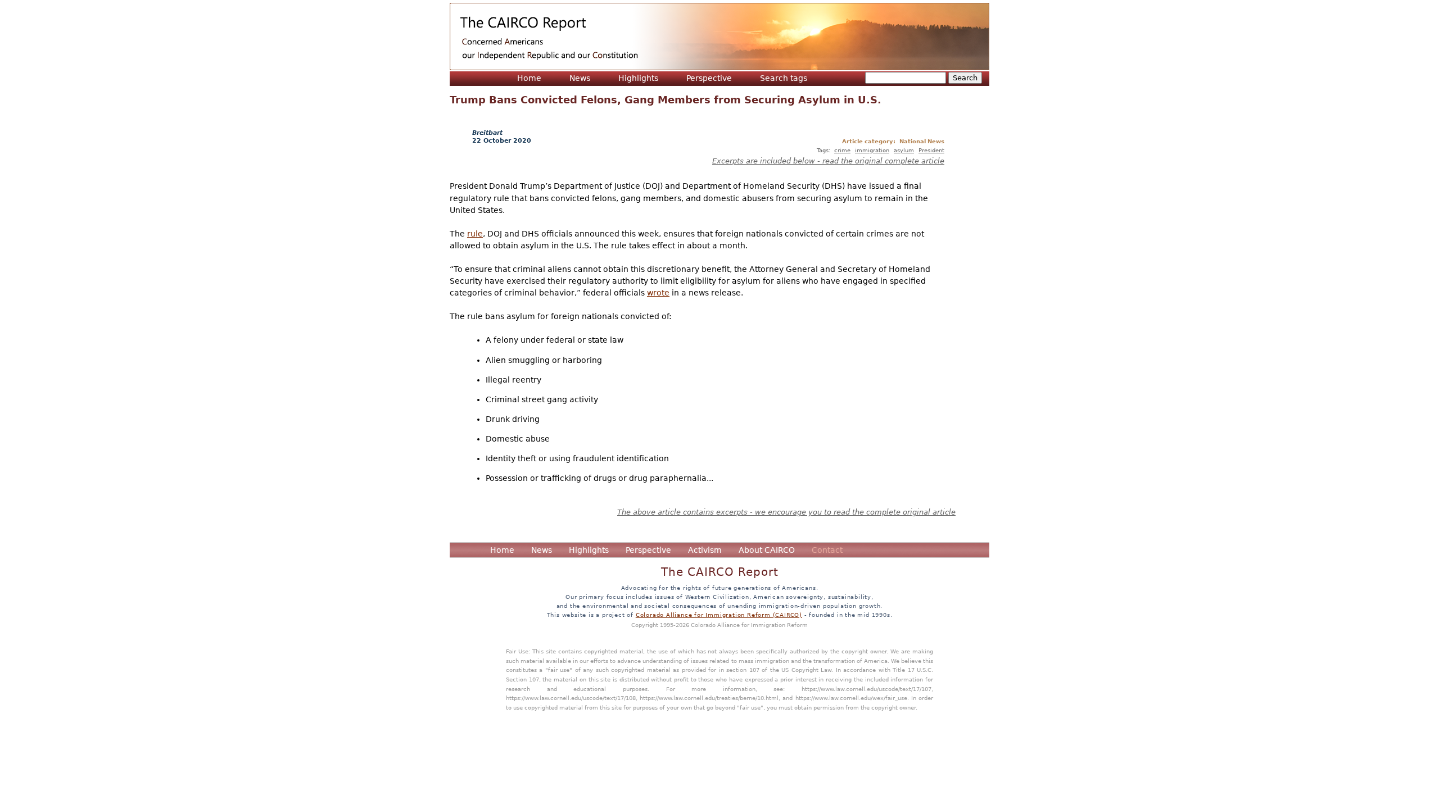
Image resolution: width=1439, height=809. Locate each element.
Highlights (638, 78)
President (931, 150)
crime (842, 150)
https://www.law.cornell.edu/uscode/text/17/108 (571, 697)
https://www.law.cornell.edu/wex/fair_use (851, 697)
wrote (658, 292)
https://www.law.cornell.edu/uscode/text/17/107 (866, 688)
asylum (904, 150)
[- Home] (719, 36)
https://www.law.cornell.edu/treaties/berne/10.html (709, 697)
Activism (705, 550)
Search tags (783, 78)
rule (475, 233)
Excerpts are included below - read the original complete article (828, 161)
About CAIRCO (767, 550)
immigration (872, 150)
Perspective (709, 78)
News (579, 78)
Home (529, 78)
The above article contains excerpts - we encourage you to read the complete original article (786, 512)
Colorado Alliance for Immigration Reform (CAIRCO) (719, 614)
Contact (827, 550)
